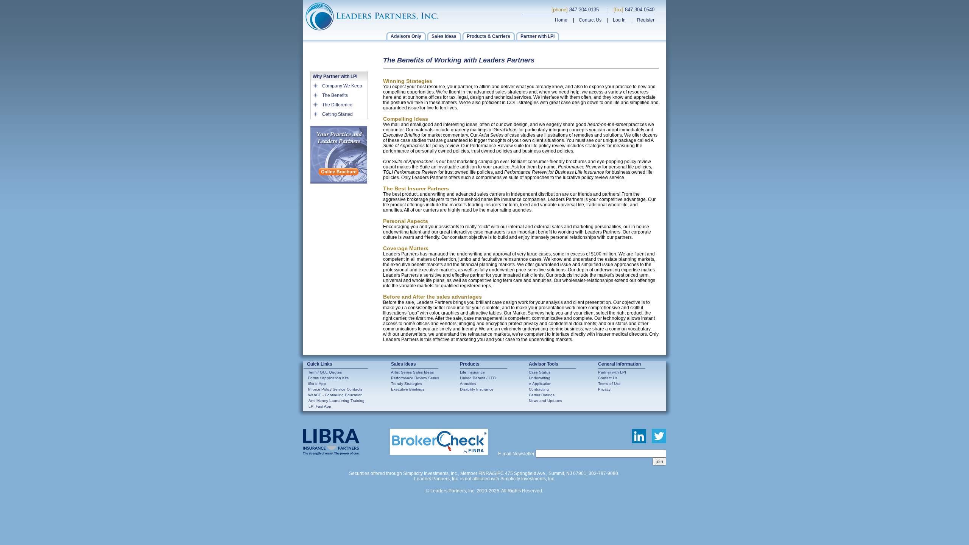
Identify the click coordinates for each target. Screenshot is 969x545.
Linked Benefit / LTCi (478, 378)
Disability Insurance (477, 389)
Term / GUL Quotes (325, 372)
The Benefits (335, 95)
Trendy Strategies (406, 384)
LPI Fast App (319, 406)
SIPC (498, 473)
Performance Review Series (415, 378)
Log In (619, 20)
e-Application (540, 384)
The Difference (337, 104)
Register (645, 20)
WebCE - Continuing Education (335, 395)
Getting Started (337, 114)
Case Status (539, 372)
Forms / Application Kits (328, 378)
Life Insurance (472, 372)
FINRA (485, 473)
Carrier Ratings (542, 395)
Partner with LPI (612, 372)
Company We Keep (342, 86)
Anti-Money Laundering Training (336, 401)
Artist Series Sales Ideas (412, 372)
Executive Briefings (407, 389)
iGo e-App (317, 384)
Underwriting (539, 378)
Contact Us (590, 20)
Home (561, 20)
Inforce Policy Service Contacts (335, 389)
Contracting (539, 389)
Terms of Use (609, 384)
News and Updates (545, 401)
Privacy (604, 389)
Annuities (468, 384)
